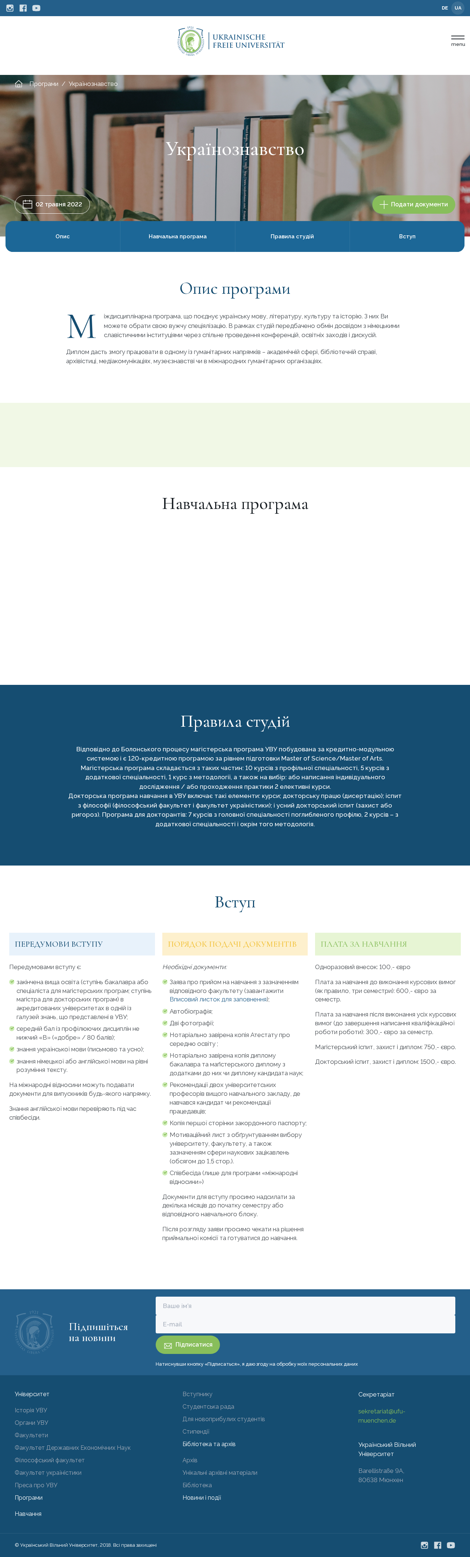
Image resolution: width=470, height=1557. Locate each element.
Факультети (31, 1435)
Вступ (407, 236)
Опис (62, 236)
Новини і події (201, 1497)
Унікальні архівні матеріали (219, 1472)
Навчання (28, 1513)
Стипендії (195, 1431)
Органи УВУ (31, 1422)
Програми (43, 83)
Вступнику (197, 1394)
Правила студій (292, 236)
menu (457, 44)
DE (445, 8)
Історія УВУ (31, 1410)
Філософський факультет (50, 1460)
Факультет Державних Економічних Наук (73, 1447)
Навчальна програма (178, 236)
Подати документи (419, 204)
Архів (190, 1460)
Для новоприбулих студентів (223, 1419)
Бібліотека (197, 1485)
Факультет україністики (48, 1472)
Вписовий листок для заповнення (218, 999)
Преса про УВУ (36, 1485)
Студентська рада (208, 1406)
